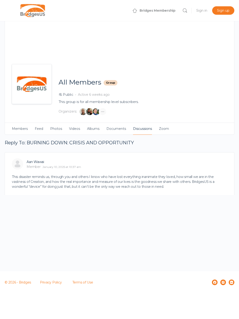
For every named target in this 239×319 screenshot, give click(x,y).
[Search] (185, 10)
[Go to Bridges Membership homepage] (33, 10)
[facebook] (215, 282)
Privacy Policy (51, 282)
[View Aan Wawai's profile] (17, 164)
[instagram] (223, 282)
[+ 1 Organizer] (103, 112)
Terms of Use (82, 282)
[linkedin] (231, 282)
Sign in (201, 10)
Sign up (223, 10)
